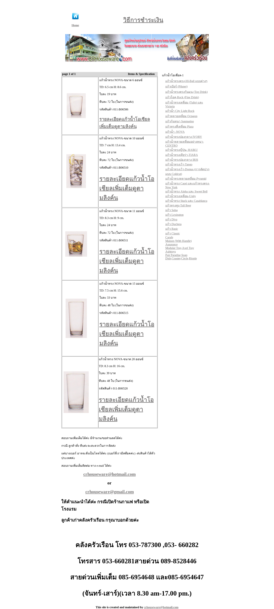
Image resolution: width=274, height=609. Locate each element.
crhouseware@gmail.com (109, 491)
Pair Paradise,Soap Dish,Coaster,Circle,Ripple (181, 256)
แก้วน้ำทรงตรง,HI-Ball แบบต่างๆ (186, 81)
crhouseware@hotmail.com (161, 607)
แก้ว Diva (171, 219)
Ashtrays (170, 251)
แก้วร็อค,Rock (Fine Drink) (182, 97)
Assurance (171, 244)
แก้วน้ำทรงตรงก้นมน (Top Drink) (186, 91)
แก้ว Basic (171, 228)
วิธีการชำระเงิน (143, 20)
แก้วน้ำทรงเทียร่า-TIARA (181, 154)
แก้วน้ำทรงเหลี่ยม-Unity (180, 196)
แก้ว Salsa (171, 210)
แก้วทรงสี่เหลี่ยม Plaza (179, 126)
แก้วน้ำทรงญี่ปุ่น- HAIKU (181, 149)
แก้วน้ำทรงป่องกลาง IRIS (181, 159)
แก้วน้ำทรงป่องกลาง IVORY (183, 136)
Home (75, 25)
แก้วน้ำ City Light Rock (179, 110)
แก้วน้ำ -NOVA (175, 131)
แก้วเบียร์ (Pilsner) (176, 86)
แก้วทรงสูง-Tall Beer (178, 205)
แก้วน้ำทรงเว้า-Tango (178, 164)
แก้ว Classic (172, 233)
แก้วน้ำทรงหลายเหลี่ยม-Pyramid (185, 178)
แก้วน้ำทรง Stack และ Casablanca (186, 200)
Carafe (169, 237)
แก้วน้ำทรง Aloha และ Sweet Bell (186, 191)
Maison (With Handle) (178, 240)
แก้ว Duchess (173, 224)
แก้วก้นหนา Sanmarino (179, 121)
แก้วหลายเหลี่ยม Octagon (181, 116)
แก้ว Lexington (174, 214)
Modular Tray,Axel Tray (179, 248)
